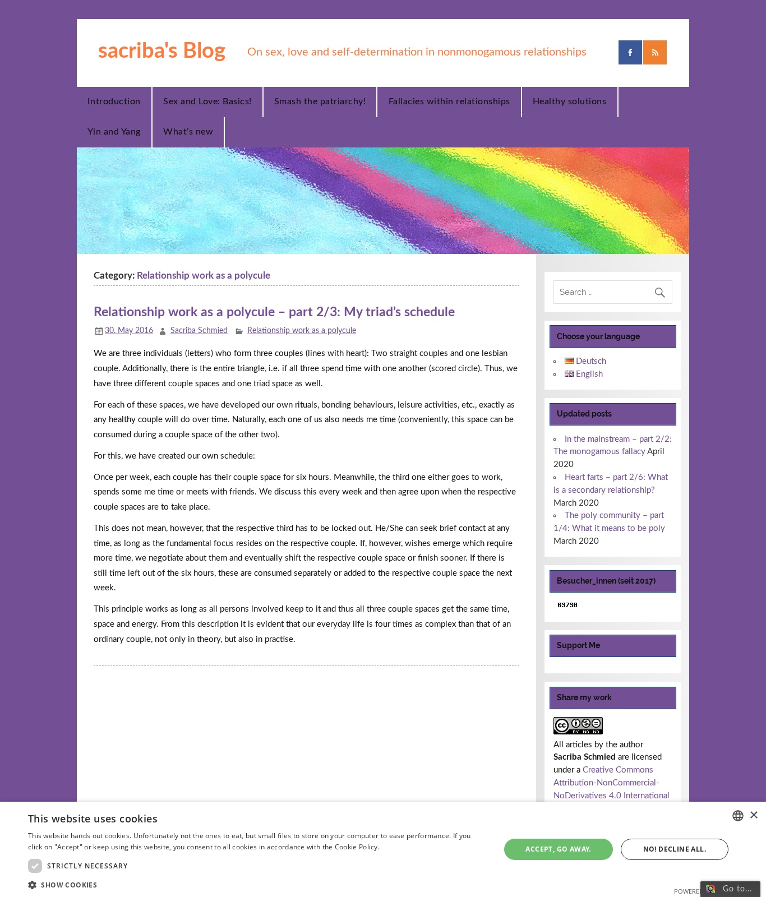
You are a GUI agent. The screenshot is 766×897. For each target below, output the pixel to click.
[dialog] (383, 849)
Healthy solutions (570, 101)
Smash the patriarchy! (320, 101)
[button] (257, 884)
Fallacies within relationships (449, 101)
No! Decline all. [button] (674, 849)
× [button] (753, 815)
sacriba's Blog (161, 51)
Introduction (114, 101)
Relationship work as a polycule (301, 331)
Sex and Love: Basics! (207, 101)
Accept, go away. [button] (557, 849)
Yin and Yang (114, 131)
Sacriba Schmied (199, 331)
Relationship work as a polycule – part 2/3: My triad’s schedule (274, 312)
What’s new (188, 131)
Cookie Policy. (357, 847)
